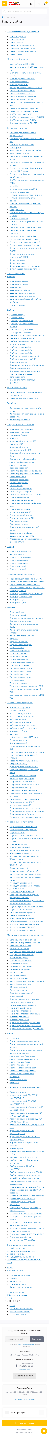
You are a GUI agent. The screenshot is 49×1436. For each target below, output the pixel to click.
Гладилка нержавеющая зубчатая (26, 951)
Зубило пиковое (18, 719)
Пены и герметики (16, 273)
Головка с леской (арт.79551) (23, 1157)
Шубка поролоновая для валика (25, 1025)
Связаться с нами (18, 1314)
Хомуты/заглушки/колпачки (20, 1257)
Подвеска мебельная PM (22, 518)
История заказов (18, 1284)
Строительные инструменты (21, 1245)
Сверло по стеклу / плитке (22, 814)
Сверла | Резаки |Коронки (20, 703)
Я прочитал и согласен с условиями (26, 1345)
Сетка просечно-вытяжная (23, 51)
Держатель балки (18, 435)
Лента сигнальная (18, 1079)
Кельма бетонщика (19, 963)
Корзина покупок (15, 1292)
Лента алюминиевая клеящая (24, 1041)
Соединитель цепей (19, 665)
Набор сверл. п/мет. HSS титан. (24, 737)
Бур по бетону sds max (21, 713)
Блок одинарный (18, 615)
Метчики (14, 734)
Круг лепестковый (18, 844)
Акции (10, 1267)
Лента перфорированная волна (25, 471)
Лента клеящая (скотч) (21, 1062)
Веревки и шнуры (15, 1254)
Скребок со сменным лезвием (24, 999)
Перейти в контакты (24, 1376)
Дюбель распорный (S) (21, 350)
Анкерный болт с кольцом (22, 293)
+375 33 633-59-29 (25, 1363)
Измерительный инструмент (21, 1251)
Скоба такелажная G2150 (22, 662)
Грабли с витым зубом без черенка (27, 1196)
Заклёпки (11, 403)
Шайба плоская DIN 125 (21, 114)
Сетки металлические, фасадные (23, 32)
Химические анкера (17, 387)
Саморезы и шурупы (17, 128)
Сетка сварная (17, 39)
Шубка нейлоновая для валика (25, 1022)
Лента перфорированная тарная (26, 474)
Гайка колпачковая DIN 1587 (23, 96)
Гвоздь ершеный (18, 569)
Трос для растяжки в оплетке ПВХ (26, 686)
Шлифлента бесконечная (22, 918)
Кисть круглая (16, 972)
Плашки (13, 758)
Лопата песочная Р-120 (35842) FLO (27, 1234)
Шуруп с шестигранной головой (25, 269)
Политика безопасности (21, 1308)
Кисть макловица (18, 975)
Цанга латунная (17, 305)
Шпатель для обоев (19, 1017)
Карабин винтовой (19, 642)
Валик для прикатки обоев (23, 940)
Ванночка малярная (19, 949)
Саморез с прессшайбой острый (25, 227)
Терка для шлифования (21, 1008)
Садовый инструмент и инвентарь (23, 1087)
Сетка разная (16, 42)
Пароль (13, 1278)
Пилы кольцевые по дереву (23, 755)
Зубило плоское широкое (22, 725)
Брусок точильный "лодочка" (24, 871)
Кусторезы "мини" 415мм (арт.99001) (27, 1228)
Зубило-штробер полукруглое (24, 728)
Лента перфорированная (22, 462)
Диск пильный (17, 889)
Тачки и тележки (18, 1092)
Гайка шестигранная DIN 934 (24, 111)
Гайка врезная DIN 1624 (21, 93)
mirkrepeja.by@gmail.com (24, 1399)
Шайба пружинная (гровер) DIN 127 (27, 117)
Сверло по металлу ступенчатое (25, 808)
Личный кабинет (15, 1270)
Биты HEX (14, 186)
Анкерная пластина (19, 432)
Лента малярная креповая (23, 1071)
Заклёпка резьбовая (20, 420)
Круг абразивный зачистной (23, 826)
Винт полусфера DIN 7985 (22, 79)
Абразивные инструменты (20, 822)
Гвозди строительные (20, 557)
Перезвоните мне (24, 1369)
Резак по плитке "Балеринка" (24, 761)
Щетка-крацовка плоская (22, 930)
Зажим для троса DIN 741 (22, 636)
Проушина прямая (19, 521)
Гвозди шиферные (19, 563)
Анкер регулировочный (21, 429)
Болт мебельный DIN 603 (22, 64)
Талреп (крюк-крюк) (19, 674)
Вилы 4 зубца (16, 1148)
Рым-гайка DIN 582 (19, 656)
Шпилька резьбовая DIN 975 (23, 123)
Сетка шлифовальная (20, 915)
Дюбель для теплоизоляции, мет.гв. (27, 335)
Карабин (14, 639)
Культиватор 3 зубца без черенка (26, 1213)
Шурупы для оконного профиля (25, 266)
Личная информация (20, 1275)
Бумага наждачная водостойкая (25, 874)
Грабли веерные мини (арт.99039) (26, 1172)
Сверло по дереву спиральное (24, 799)
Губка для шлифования (21, 883)
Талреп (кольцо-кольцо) (21, 668)
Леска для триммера (20, 1231)
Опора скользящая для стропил (25, 494)
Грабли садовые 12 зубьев (22, 1199)
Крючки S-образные (20, 650)
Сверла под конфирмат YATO (24, 781)
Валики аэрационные (20, 946)
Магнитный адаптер (19, 192)
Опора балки (16, 485)
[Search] (4, 11)
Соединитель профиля (21, 533)
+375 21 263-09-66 (25, 1366)
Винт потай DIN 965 (19, 82)
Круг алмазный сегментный (23, 835)
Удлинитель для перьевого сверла (26, 817)
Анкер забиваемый (19, 281)
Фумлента (14, 1082)
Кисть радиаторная (19, 978)
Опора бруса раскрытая (21, 491)
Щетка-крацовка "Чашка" (22, 927)
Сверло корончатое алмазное (24, 784)
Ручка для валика (18, 990)
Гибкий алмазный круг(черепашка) (27, 921)
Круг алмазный (17, 832)
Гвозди (10, 546)
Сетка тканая (16, 54)
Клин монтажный (18, 362)
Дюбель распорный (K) (21, 347)
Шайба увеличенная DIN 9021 (24, 120)
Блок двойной (17, 612)
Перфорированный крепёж (20, 424)
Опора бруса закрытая (21, 488)
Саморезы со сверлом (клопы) (24, 245)
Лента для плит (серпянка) (23, 1056)
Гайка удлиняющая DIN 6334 (24, 108)
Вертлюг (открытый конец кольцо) (26, 618)
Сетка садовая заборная (22, 45)
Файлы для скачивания (21, 1287)
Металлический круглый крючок (26, 195)
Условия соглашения (20, 1311)
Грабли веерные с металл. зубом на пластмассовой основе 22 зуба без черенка (27, 1190)
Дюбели (11, 310)
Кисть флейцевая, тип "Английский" (27, 981)
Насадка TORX (17, 209)
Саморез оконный (19, 218)
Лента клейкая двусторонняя (24, 1059)
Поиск (10, 1298)
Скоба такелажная (19, 659)
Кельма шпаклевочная (21, 966)
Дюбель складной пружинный (24, 356)
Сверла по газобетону (20, 787)
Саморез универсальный (22, 144)
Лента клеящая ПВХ (19, 1065)
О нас (12, 1305)
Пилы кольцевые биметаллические (27, 752)
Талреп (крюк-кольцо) (20, 671)
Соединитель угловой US (22, 536)
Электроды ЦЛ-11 (18, 599)
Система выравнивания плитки (25, 371)
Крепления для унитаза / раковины (27, 365)
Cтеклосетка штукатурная (22, 48)
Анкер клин (15, 287)
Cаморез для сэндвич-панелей (25, 242)
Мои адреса (15, 1281)
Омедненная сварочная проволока (27, 582)
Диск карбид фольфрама (22, 892)
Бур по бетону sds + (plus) (22, 716)
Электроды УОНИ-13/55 (21, 596)
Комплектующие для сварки (21, 574)
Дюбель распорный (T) (21, 353)
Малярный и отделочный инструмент (25, 935)
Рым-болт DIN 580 (18, 653)
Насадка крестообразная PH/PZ (25, 150)
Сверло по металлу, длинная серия (27, 811)
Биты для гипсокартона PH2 (23, 189)
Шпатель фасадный (19, 1020)
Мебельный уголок (19, 482)
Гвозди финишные (19, 560)
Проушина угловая (19, 524)
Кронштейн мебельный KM (23, 459)
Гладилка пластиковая (21, 960)
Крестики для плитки (20, 368)
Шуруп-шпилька (18, 263)
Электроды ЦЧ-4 (18, 602)
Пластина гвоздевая (19, 497)
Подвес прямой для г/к (21, 515)
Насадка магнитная (19, 153)
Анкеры (11, 276)
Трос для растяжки (19, 683)
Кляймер (14, 438)
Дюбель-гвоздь (17, 315)
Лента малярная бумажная (23, 1068)
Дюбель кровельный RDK (22, 338)
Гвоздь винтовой (18, 566)
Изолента (14, 1038)
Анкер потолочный (19, 284)
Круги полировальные (21, 909)
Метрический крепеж (17, 59)
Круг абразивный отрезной (23, 829)
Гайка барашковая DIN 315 (22, 90)
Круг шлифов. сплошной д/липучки (27, 906)
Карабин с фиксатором (21, 644)
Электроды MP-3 (18, 590)
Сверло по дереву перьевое (23, 790)
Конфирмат (15, 147)
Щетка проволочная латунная (24, 924)
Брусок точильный (19, 868)
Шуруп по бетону (18, 260)
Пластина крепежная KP (22, 500)
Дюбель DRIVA (17, 317)
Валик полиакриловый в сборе (25, 943)
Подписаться (37, 1339)
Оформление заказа (17, 1295)
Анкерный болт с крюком (22, 296)
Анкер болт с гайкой (20, 290)
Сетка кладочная (18, 36)
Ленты (10, 1033)
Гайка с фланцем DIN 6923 (22, 99)
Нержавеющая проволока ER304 (26, 579)
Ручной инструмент (16, 1248)
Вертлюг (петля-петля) (20, 621)
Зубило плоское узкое (20, 722)
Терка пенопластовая (20, 1011)
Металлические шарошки (22, 912)
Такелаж (11, 607)
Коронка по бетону (19, 731)
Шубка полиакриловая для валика (26, 1028)
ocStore (29, 1430)
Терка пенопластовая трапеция (25, 1014)
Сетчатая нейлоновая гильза (24, 398)
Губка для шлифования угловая (25, 886)
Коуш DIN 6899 (17, 647)
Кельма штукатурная (20, 969)
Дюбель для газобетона (21, 320)
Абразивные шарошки (21, 853)
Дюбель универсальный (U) (23, 359)
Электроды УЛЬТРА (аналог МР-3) (26, 593)
